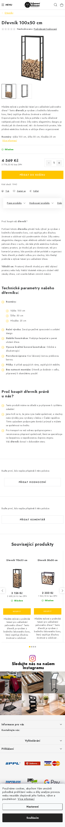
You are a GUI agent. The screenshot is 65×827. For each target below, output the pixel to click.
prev (2, 590)
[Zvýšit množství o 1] (59, 163)
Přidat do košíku (32, 174)
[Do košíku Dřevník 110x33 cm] (17, 611)
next (62, 590)
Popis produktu (14, 203)
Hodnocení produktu (39, 203)
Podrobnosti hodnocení (45, 29)
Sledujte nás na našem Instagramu (33, 666)
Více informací (26, 799)
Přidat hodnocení (32, 482)
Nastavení (33, 807)
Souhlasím (33, 818)
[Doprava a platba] (13, 763)
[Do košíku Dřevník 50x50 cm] (47, 611)
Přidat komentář (32, 519)
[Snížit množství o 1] (49, 163)
